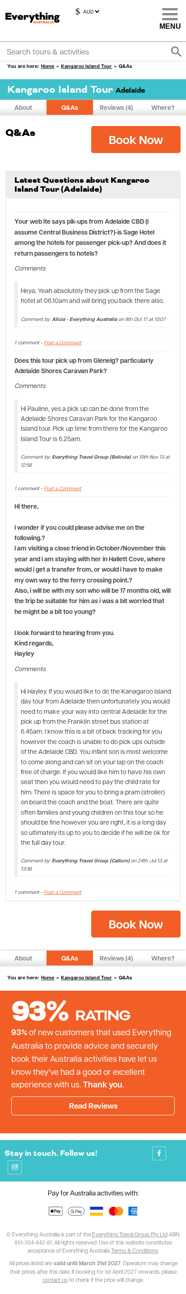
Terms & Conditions (134, 1250)
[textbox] (93, 51)
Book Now (136, 139)
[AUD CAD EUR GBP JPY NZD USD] (86, 12)
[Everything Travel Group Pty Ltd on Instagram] (15, 1167)
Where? (163, 107)
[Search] (176, 52)
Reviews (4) (116, 107)
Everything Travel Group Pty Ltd (129, 1234)
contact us (55, 1279)
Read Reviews (93, 1105)
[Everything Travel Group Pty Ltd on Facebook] (159, 1153)
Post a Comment (62, 342)
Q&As (69, 107)
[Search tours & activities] (93, 51)
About (23, 107)
